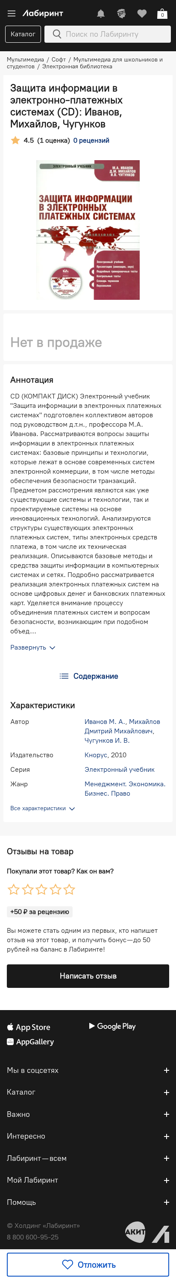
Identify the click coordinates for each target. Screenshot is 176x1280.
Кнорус (96, 755)
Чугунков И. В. (107, 740)
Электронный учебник (120, 769)
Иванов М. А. (105, 722)
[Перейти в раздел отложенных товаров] (141, 14)
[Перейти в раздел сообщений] (100, 14)
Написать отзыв (88, 976)
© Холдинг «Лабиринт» (43, 1225)
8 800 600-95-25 (33, 1237)
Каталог (23, 34)
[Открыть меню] (11, 13)
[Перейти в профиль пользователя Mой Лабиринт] (121, 14)
